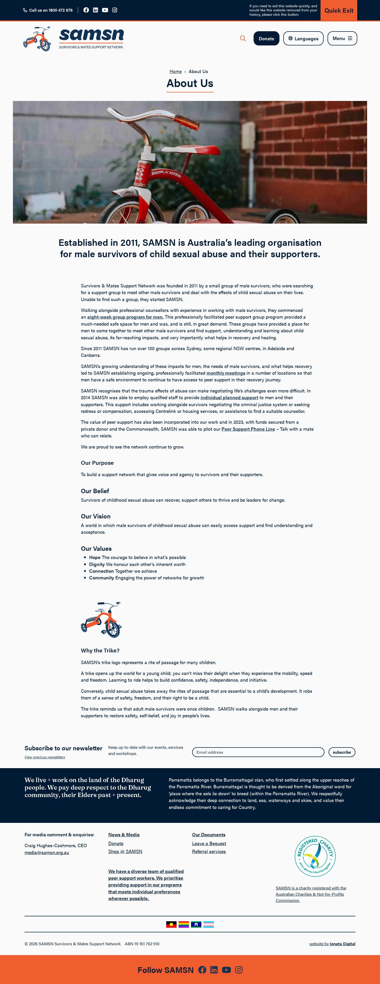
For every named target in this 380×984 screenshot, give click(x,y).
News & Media (124, 834)
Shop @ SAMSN (125, 851)
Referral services (209, 851)
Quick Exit (338, 10)
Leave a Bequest (209, 843)
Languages (306, 38)
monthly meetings (226, 372)
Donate (266, 38)
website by (332, 944)
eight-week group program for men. (125, 316)
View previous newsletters (45, 756)
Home (176, 71)
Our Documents (208, 834)
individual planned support (229, 397)
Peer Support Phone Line (248, 429)
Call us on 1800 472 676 (51, 10)
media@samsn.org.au (47, 852)
